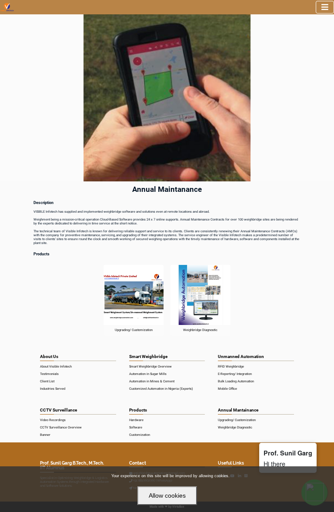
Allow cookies (167, 495)
